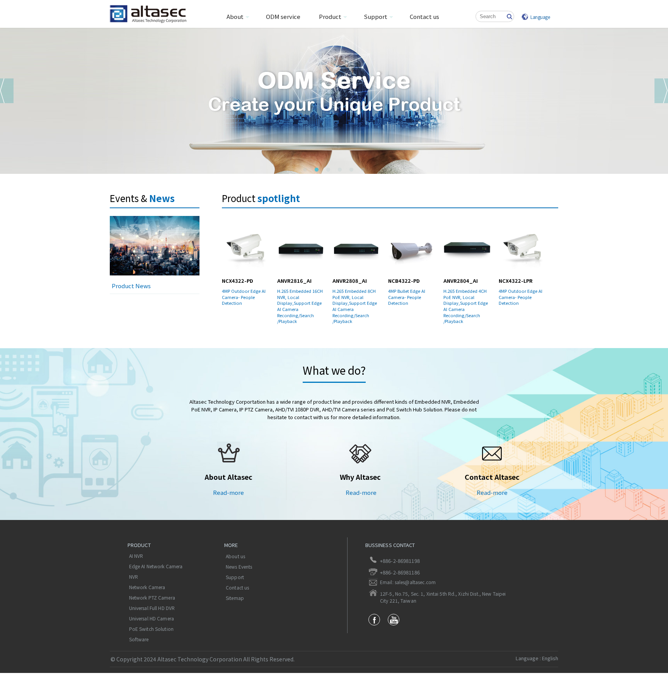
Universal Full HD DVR (152, 608)
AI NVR (136, 556)
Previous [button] (7, 90)
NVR (133, 576)
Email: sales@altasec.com (408, 582)
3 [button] (328, 170)
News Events (239, 566)
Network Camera (147, 587)
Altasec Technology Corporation (154, 14)
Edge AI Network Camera (156, 566)
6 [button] (363, 170)
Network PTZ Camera (152, 597)
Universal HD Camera (151, 618)
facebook (374, 619)
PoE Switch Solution (151, 629)
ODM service (283, 16)
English (550, 658)
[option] (334, 100)
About (235, 16)
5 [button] (351, 170)
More (231, 545)
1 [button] (305, 170)
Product (330, 16)
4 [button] (340, 170)
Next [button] (661, 90)
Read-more (228, 492)
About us (235, 556)
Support (375, 16)
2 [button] (316, 170)
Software (139, 639)
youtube (393, 619)
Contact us (424, 16)
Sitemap (235, 598)
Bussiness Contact (390, 545)
